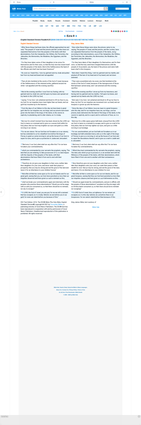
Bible (15, 31)
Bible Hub (95, 207)
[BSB (53, 40)
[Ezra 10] (138, 197)
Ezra (18, 31)
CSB (57, 40)
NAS (76, 40)
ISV (72, 40)
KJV (69, 40)
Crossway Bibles (56, 204)
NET (80, 40)
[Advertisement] (70, 254)
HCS (65, 40)
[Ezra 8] (2, 197)
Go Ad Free (4, 416)
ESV (61, 40)
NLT (87, 40)
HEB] (91, 40)
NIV (83, 40)
